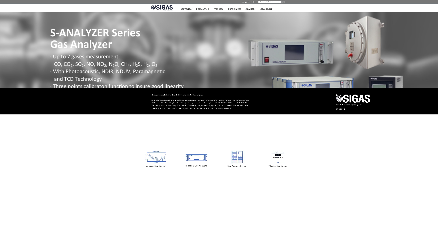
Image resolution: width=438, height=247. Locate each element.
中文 (253, 2)
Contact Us (245, 2)
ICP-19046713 (340, 109)
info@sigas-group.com (196, 95)
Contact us (184, 95)
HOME (178, 95)
